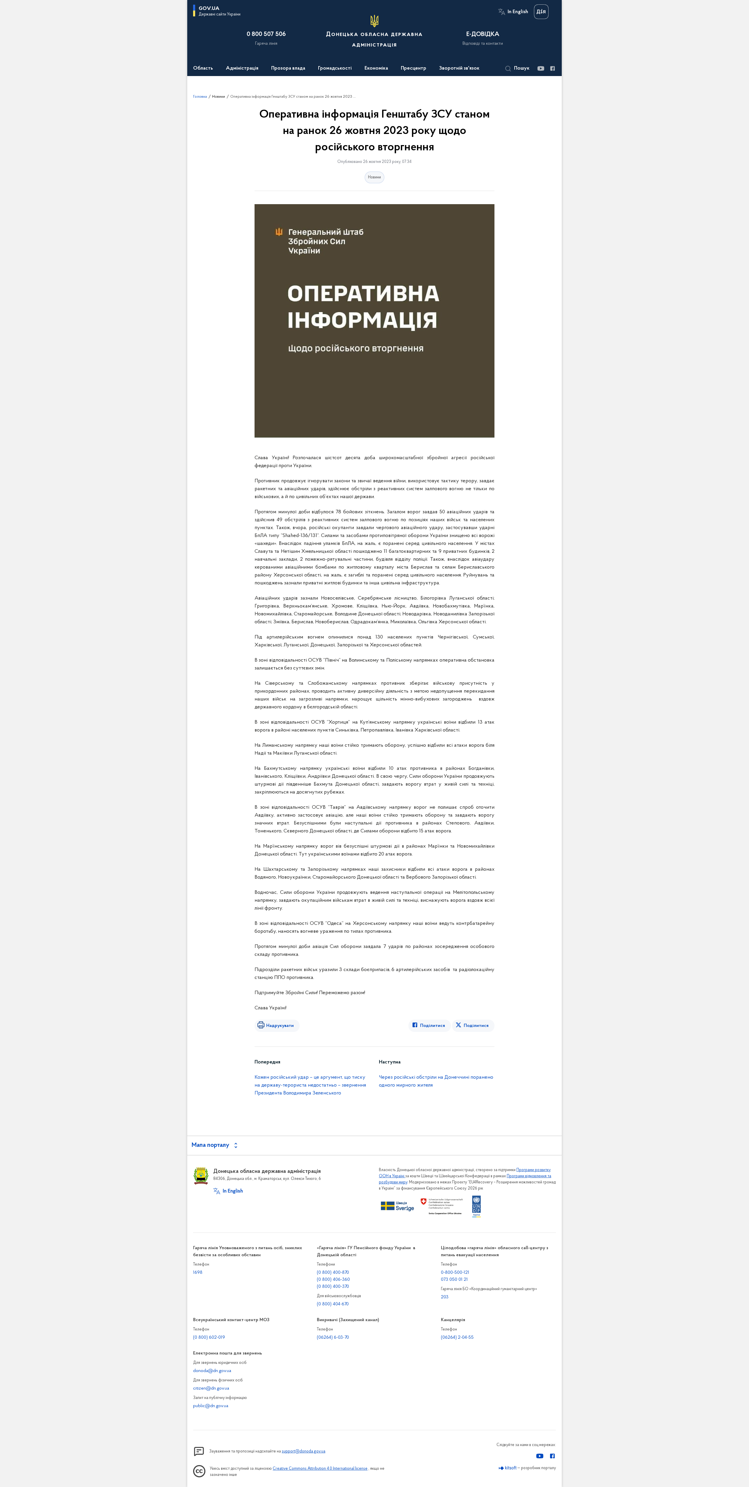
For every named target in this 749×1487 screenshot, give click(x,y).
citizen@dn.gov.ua (211, 1388)
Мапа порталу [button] (210, 1145)
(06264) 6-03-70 (333, 1337)
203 (445, 1297)
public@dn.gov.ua (210, 1406)
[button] (517, 69)
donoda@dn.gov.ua (212, 1371)
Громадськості (335, 68)
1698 (197, 1272)
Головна (200, 97)
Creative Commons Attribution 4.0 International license (320, 1469)
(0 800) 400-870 (333, 1272)
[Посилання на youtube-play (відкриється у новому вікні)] (540, 68)
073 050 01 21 (454, 1279)
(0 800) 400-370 (333, 1286)
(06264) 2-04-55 (457, 1337)
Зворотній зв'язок (459, 68)
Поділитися (432, 1025)
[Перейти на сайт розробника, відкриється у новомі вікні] (507, 1468)
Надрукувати (280, 1025)
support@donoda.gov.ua (303, 1451)
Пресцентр (413, 68)
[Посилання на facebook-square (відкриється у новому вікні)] (552, 68)
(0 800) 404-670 (333, 1304)
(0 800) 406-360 (333, 1279)
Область (203, 68)
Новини (218, 97)
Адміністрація (242, 68)
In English (518, 12)
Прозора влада (288, 68)
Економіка (376, 68)
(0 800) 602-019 (209, 1337)
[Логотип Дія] (541, 11)
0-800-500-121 (455, 1272)
